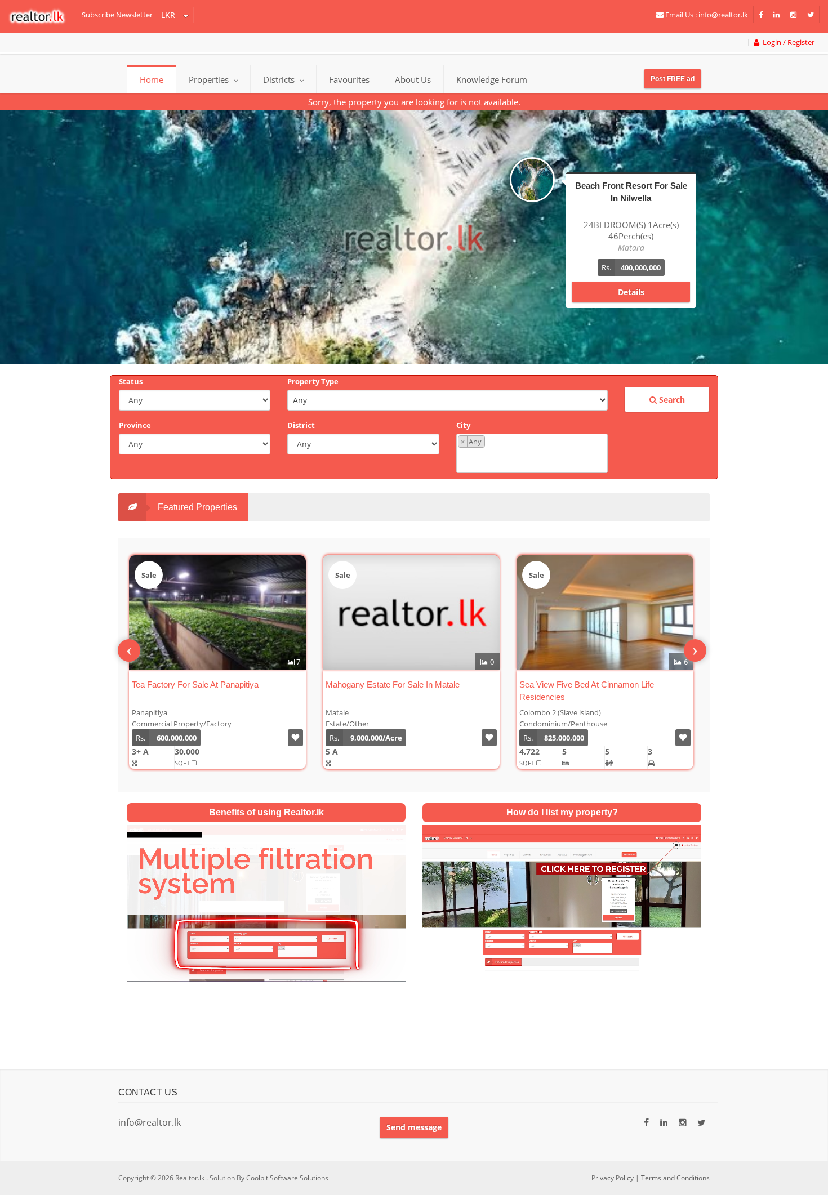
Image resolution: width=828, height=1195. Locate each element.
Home (151, 79)
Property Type (313, 381)
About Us (413, 79)
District (301, 425)
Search (671, 399)
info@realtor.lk (149, 1122)
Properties (209, 79)
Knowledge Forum (491, 79)
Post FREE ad (673, 79)
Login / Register (786, 42)
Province (135, 425)
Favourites (349, 79)
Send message (414, 1127)
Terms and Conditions (675, 1178)
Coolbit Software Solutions (287, 1178)
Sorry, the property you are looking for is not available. (414, 102)
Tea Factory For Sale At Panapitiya (195, 684)
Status (131, 381)
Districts (280, 79)
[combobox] (532, 453)
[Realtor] (42, 16)
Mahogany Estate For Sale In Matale (393, 684)
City (463, 425)
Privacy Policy (612, 1178)
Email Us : (706, 15)
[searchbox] (533, 459)
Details (631, 292)
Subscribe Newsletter (117, 15)
